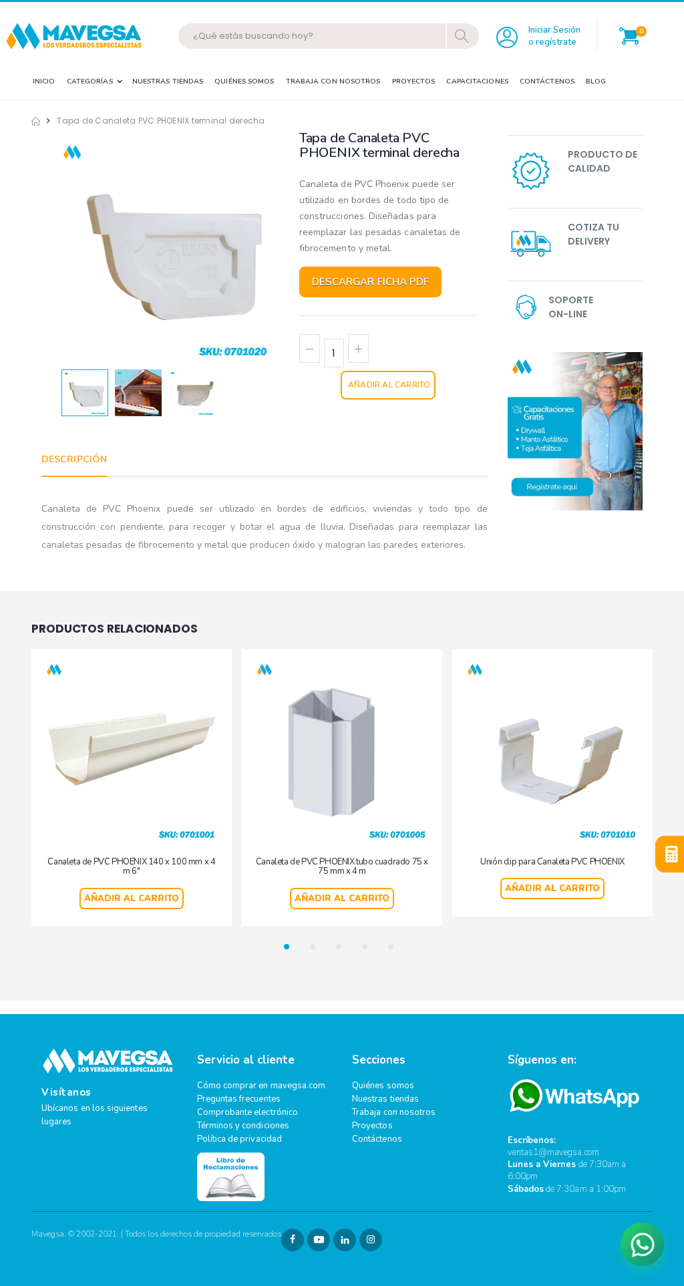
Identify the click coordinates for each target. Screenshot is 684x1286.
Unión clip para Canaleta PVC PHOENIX (552, 862)
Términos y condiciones (243, 1126)
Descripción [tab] (74, 459)
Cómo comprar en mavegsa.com (261, 1086)
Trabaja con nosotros (394, 1112)
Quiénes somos (383, 1086)
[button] (629, 36)
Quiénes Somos (244, 81)
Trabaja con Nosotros (333, 81)
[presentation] (73, 249)
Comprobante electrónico (248, 1112)
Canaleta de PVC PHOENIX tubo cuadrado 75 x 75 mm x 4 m (342, 866)
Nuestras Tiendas (168, 81)
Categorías (90, 81)
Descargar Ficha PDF (370, 282)
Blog (596, 81)
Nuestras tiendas (385, 1099)
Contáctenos (547, 81)
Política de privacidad (239, 1139)
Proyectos (414, 81)
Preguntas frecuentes (239, 1099)
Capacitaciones (477, 81)
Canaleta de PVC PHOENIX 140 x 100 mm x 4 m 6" (131, 866)
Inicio (44, 81)
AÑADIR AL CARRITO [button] (131, 899)
